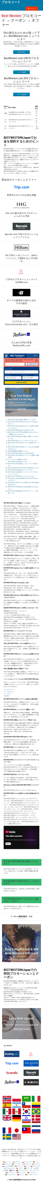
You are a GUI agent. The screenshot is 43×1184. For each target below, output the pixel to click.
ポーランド (27, 1162)
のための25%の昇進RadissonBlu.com (21, 344)
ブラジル (29, 1168)
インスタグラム (9, 692)
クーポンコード (32, 1174)
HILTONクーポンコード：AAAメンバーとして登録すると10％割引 (21, 258)
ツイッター (7, 694)
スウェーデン (11, 1174)
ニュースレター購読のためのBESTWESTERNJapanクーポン (18, 460)
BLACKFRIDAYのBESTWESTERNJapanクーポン (23, 468)
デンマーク (22, 1172)
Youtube (6, 696)
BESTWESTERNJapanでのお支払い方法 (21, 430)
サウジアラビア (23, 1170)
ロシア (21, 1174)
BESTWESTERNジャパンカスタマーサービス (22, 441)
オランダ (7, 1164)
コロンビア (36, 1166)
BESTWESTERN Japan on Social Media (21, 453)
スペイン (8, 1162)
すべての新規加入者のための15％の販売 (21, 302)
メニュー (32, 8)
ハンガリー (33, 1172)
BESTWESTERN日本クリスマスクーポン (21, 476)
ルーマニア (17, 1164)
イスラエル (35, 1170)
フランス (27, 1164)
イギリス (17, 1162)
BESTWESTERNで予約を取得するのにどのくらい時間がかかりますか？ (23, 433)
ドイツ (37, 1162)
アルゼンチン (10, 1168)
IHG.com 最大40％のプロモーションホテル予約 (21, 215)
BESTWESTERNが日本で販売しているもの (22, 420)
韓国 (6, 1170)
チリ (27, 1166)
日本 (37, 1168)
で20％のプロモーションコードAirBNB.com (22, 281)
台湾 (13, 1170)
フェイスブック (9, 689)
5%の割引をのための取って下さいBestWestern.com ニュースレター (21, 36)
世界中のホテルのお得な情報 (21, 195)
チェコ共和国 (8, 1166)
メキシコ (19, 1166)
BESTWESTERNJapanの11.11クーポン (20, 470)
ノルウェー (11, 1172)
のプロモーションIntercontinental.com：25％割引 (21, 323)
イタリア (37, 1164)
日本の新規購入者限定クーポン (18, 451)
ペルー (20, 1168)
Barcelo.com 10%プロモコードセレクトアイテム (21, 236)
